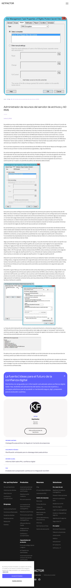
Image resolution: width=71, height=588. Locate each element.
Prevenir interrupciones (60, 495)
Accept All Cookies (17, 576)
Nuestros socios (8, 518)
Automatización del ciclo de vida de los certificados (26, 489)
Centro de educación (42, 529)
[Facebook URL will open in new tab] (39, 579)
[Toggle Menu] (67, 4)
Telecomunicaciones (59, 532)
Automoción (56, 535)
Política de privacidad (49, 575)
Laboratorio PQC (41, 493)
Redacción (7, 521)
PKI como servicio (25, 499)
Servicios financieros (59, 529)
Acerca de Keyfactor (10, 509)
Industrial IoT (57, 541)
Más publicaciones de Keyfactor (35, 431)
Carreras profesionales (10, 512)
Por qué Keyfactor (9, 487)
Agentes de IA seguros (59, 518)
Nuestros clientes (9, 515)
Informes (39, 523)
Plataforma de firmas (26, 512)
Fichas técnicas (41, 504)
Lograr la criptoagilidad (60, 510)
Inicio (5, 99)
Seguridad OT (57, 521)
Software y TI (57, 548)
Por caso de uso (58, 487)
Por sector (56, 526)
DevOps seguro (57, 507)
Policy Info (5, 572)
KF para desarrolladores (43, 490)
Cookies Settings (17, 581)
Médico (55, 538)
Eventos (6, 524)
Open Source (8, 493)
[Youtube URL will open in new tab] (35, 579)
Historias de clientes (10, 490)
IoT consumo (57, 545)
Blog (9, 99)
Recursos (39, 501)
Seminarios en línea (42, 526)
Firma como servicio (26, 515)
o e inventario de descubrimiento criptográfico (25, 506)
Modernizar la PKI (58, 504)
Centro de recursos (42, 498)
